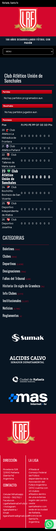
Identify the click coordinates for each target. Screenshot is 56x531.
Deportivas (9, 263)
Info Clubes (10, 293)
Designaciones (11, 270)
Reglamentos (11, 315)
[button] (49, 524)
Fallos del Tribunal (14, 278)
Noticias (8, 307)
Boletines (8, 248)
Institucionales (12, 300)
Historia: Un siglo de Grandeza (21, 285)
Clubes (7, 256)
